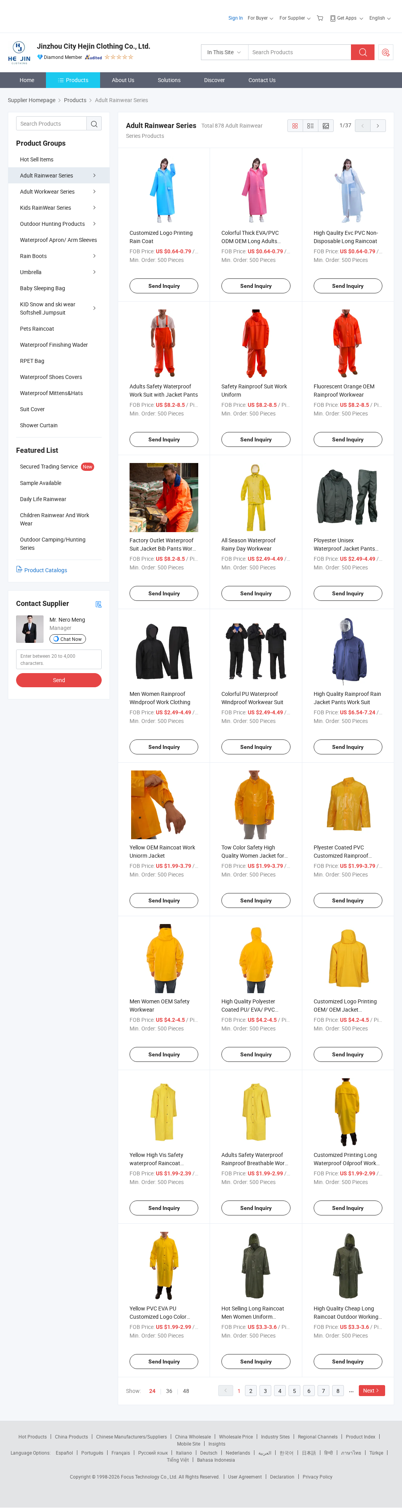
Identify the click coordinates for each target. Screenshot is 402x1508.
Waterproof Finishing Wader (54, 344)
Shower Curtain (39, 425)
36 (169, 1391)
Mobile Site (188, 1443)
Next (369, 1390)
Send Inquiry (164, 286)
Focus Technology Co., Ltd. (150, 1476)
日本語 (309, 1452)
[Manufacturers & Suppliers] (58, 15)
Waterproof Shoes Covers (51, 377)
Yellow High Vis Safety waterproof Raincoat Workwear (156, 1163)
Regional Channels (318, 1436)
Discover (214, 80)
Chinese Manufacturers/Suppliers (131, 1436)
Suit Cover (32, 409)
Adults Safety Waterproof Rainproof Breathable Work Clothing (254, 1163)
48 (186, 1391)
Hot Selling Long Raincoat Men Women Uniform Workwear (252, 1317)
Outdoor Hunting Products (52, 223)
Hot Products (32, 1436)
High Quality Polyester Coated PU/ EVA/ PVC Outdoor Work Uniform (248, 1009)
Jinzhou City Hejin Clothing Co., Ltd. (93, 46)
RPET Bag (32, 360)
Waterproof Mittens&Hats (51, 393)
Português (92, 1452)
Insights (216, 1443)
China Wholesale (193, 1436)
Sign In (235, 18)
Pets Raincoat (37, 328)
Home (27, 80)
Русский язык (153, 1452)
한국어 (287, 1452)
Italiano (184, 1452)
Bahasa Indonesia (216, 1460)
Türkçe (376, 1452)
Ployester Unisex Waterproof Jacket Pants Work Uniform (344, 548)
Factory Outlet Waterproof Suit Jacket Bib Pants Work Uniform (162, 548)
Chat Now (71, 639)
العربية (264, 1452)
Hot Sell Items (36, 159)
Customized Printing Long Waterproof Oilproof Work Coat (345, 1163)
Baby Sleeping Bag (42, 288)
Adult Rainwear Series (46, 175)
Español (64, 1452)
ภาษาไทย (351, 1452)
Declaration (282, 1476)
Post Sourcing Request (385, 52)
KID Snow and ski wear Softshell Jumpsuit (47, 308)
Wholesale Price (236, 1436)
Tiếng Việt (178, 1460)
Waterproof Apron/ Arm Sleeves (58, 239)
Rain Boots (33, 256)
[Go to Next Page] (378, 126)
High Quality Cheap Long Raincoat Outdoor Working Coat (346, 1317)
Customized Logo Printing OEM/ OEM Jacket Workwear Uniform (345, 1009)
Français (120, 1452)
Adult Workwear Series (47, 191)
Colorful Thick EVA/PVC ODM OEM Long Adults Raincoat (250, 241)
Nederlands (238, 1452)
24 (152, 1391)
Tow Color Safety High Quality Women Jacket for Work (252, 855)
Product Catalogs (45, 570)
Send (59, 680)
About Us (123, 80)
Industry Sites (275, 1436)
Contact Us (262, 80)
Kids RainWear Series (45, 207)
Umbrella (31, 272)
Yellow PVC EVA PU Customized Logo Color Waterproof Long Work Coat (164, 1317)
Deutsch (208, 1452)
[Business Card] (98, 603)
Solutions (169, 80)
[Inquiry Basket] (321, 18)
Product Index (360, 1436)
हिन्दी (328, 1452)
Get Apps (347, 18)
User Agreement (245, 1476)
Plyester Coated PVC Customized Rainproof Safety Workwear (341, 855)
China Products (71, 1436)
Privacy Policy (318, 1476)
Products (77, 80)
